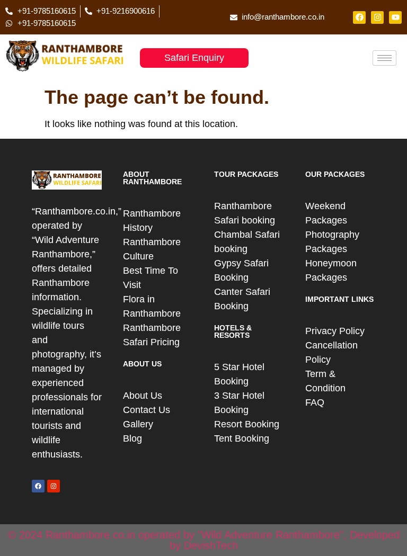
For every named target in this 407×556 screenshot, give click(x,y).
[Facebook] (359, 17)
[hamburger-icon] (384, 58)
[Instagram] (377, 17)
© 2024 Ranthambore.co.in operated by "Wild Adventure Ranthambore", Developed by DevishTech (204, 540)
